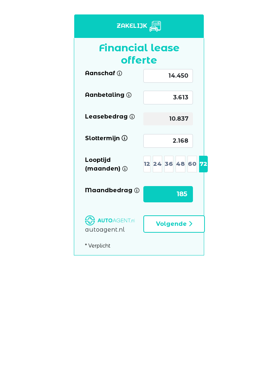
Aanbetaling (105, 94)
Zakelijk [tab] (133, 25)
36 (169, 163)
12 (147, 163)
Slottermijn (102, 138)
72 (203, 163)
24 (157, 163)
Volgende (172, 223)
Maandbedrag (108, 190)
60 (192, 163)
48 (180, 163)
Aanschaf (100, 73)
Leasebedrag (106, 116)
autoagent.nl (105, 229)
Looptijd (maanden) (110, 164)
